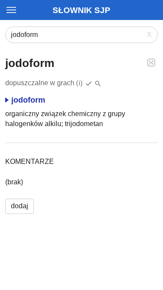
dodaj (19, 206)
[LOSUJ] (151, 62)
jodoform (28, 100)
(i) (79, 83)
